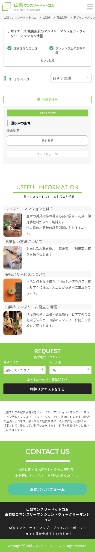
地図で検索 (50, 99)
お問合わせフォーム (47, 489)
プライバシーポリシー (69, 527)
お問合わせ (61, 533)
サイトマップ (39, 527)
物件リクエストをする (47, 388)
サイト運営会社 (37, 533)
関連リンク (17, 527)
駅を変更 (47, 140)
